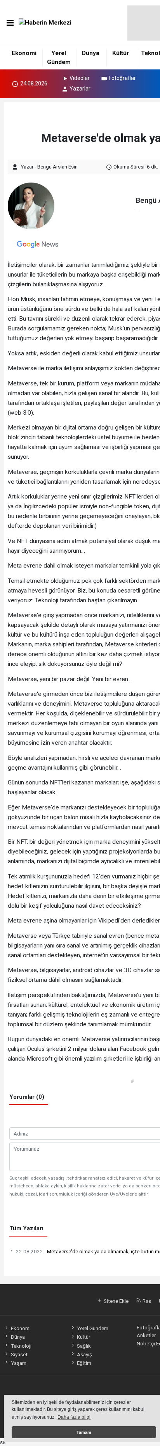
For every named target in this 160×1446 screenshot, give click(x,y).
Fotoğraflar (122, 78)
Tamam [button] (84, 1432)
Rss (146, 1301)
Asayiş (84, 1354)
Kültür (120, 53)
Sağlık (84, 1346)
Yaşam (18, 1363)
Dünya (90, 53)
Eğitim (84, 1363)
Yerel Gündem (92, 1328)
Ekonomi (24, 53)
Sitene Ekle (116, 1301)
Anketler (146, 1335)
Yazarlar (80, 88)
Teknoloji (21, 1346)
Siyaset (19, 1354)
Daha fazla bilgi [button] (73, 1417)
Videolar (80, 78)
